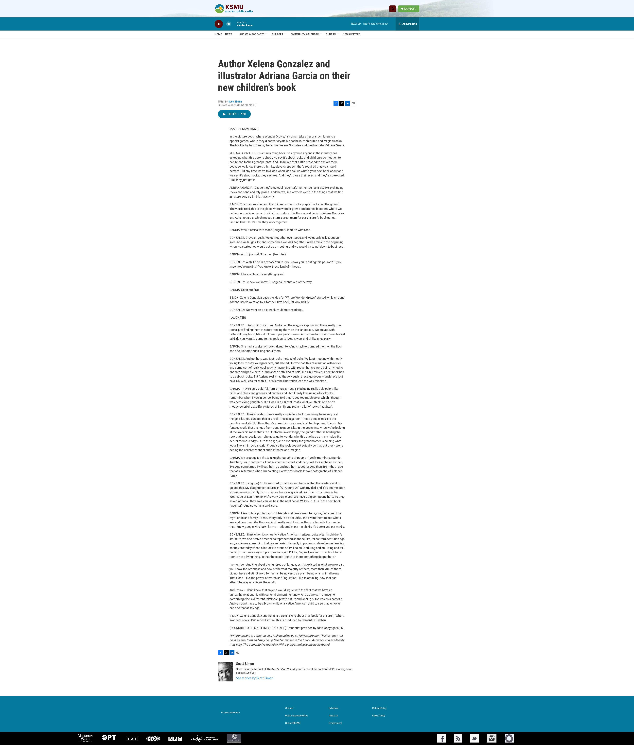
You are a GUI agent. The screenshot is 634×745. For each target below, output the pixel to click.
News (228, 34)
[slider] (233, 24)
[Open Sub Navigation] (234, 34)
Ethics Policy (378, 715)
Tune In (331, 34)
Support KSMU (292, 723)
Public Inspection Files (296, 715)
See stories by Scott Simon (254, 678)
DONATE (410, 8)
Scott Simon (235, 101)
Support (277, 34)
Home (218, 34)
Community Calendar (304, 34)
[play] (218, 24)
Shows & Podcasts (252, 34)
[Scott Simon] (225, 671)
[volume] (228, 24)
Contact (289, 708)
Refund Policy (379, 708)
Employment (335, 723)
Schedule (333, 708)
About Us (333, 715)
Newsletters (352, 34)
